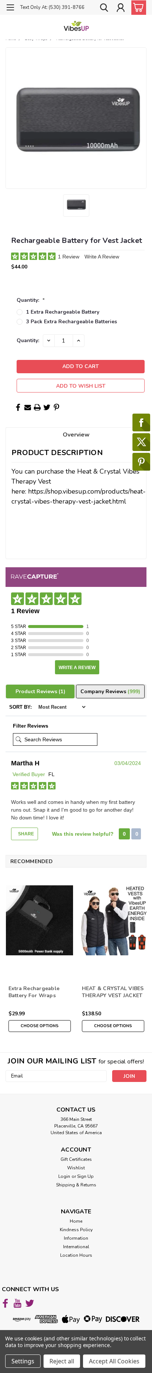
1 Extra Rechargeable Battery (62, 311)
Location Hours (76, 1255)
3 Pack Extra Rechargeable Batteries (71, 321)
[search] (104, 8)
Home (76, 1221)
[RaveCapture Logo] (34, 576)
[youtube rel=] (17, 1303)
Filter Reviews (30, 726)
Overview (76, 435)
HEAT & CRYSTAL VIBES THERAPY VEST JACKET (113, 992)
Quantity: (31, 300)
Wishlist (76, 1168)
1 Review (69, 257)
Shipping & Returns (76, 1185)
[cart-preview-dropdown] (137, 7)
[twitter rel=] (29, 1303)
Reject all (61, 1361)
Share (25, 833)
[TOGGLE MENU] (10, 8)
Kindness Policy (76, 1230)
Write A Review (101, 257)
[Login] (120, 8)
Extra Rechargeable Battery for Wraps (34, 992)
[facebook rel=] (5, 1303)
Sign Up (85, 1176)
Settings (22, 1361)
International (76, 1247)
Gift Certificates (76, 1159)
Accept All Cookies (114, 1361)
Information (76, 1238)
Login (64, 1176)
